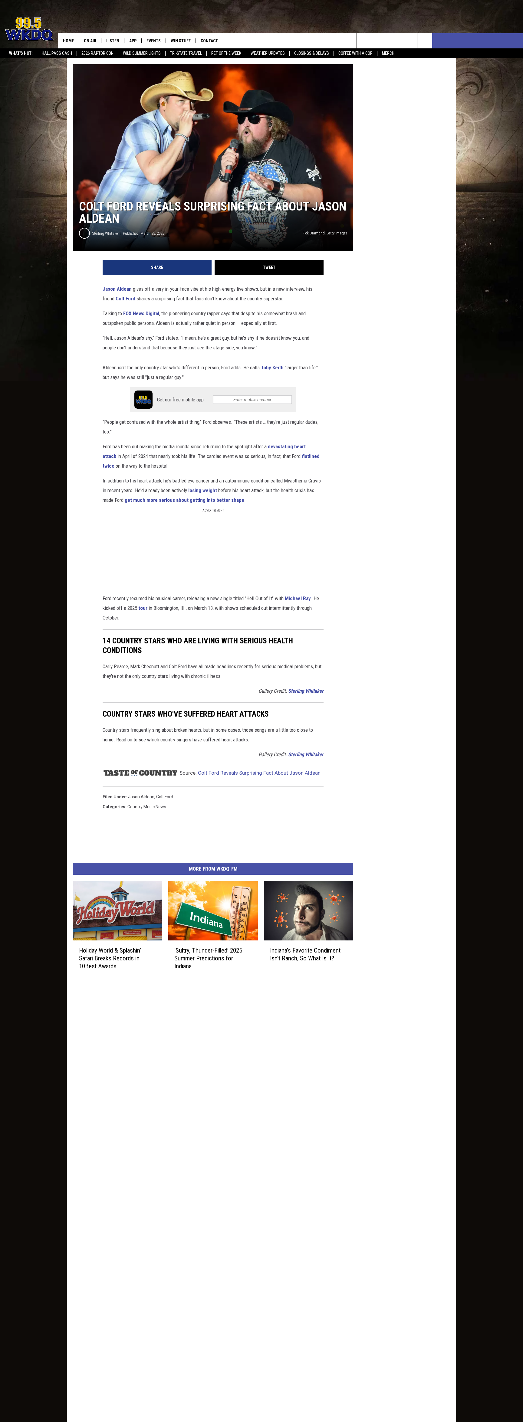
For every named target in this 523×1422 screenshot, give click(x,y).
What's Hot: (21, 53)
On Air (90, 40)
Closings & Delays (311, 53)
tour (142, 608)
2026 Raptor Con (97, 53)
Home (68, 40)
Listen (112, 40)
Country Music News (146, 806)
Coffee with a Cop (355, 53)
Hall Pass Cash (57, 53)
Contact (209, 40)
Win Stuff (181, 40)
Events (153, 40)
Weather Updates (268, 53)
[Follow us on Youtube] (424, 40)
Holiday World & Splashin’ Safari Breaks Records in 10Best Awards (110, 958)
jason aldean (141, 796)
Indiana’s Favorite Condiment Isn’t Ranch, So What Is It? (305, 954)
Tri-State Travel (186, 53)
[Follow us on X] (409, 40)
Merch (388, 53)
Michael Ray (298, 598)
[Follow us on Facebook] (394, 40)
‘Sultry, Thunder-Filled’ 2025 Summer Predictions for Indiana (208, 958)
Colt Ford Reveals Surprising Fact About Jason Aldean (259, 773)
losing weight (202, 490)
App (133, 40)
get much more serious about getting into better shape (184, 500)
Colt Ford (125, 299)
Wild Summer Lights (142, 53)
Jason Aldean (117, 289)
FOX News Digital (141, 313)
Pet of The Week (226, 53)
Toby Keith (272, 367)
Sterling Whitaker (105, 233)
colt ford (164, 796)
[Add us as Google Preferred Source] (379, 40)
